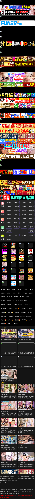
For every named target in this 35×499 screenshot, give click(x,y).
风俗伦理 (31, 235)
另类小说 (9, 239)
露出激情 (16, 227)
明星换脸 (16, 222)
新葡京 (19, 293)
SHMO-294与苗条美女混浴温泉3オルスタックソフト (25, 431)
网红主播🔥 (17, 324)
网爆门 (31, 227)
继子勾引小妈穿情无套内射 (9, 353)
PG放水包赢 (9, 297)
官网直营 (20, 289)
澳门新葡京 (21, 304)
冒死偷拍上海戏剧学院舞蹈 (26, 353)
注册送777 (9, 293)
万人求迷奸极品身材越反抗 (9, 366)
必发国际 (14, 304)
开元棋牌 (14, 289)
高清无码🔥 (3, 324)
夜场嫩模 (9, 304)
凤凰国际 (3, 297)
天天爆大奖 (23, 312)
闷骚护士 (31, 222)
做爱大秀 (17, 316)
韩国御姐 (16, 210)
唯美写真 (24, 227)
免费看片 (11, 316)
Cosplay (24, 206)
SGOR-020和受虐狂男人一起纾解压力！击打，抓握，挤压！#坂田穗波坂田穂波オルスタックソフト (26, 415)
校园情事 (16, 235)
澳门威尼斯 (29, 316)
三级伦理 (9, 206)
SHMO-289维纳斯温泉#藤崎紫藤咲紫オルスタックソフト (9, 397)
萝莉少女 (31, 202)
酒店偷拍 (3, 300)
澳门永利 (26, 289)
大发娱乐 (27, 304)
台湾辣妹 (9, 210)
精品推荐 (9, 202)
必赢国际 (31, 293)
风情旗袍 (9, 222)
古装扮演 (9, 218)
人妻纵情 (24, 235)
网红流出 (24, 214)
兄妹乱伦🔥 (17, 320)
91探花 (16, 214)
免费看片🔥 (16, 308)
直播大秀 (22, 316)
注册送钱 (3, 293)
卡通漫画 (9, 227)
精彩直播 (22, 297)
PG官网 (8, 289)
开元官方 (17, 312)
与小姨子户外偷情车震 (24, 339)
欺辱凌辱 (9, 214)
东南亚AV (31, 210)
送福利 (14, 293)
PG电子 (31, 289)
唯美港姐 (24, 210)
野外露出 (31, 214)
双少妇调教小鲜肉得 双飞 (25, 366)
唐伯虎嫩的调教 (22, 447)
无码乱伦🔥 (10, 312)
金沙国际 (30, 312)
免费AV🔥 (10, 324)
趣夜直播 (3, 304)
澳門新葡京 (3, 308)
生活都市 (9, 235)
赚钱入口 (31, 320)
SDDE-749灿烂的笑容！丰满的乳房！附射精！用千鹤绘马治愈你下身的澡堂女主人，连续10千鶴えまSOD (9, 415)
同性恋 (31, 231)
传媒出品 (9, 231)
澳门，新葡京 (4, 316)
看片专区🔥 (24, 320)
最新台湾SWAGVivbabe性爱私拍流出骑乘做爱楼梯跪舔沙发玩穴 (9, 466)
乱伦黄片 (20, 300)
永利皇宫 (10, 308)
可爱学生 (24, 218)
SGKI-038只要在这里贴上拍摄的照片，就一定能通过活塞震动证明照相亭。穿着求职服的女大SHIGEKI (9, 450)
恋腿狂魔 (31, 218)
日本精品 (16, 206)
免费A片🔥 (10, 320)
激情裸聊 (29, 308)
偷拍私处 (26, 300)
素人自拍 (31, 206)
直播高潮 (16, 297)
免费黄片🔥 (3, 312)
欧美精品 (24, 202)
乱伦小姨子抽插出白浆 (7, 380)
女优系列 (16, 218)
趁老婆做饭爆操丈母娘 (7, 339)
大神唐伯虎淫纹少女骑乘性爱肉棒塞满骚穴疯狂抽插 (26, 465)
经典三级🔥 (3, 320)
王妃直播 (14, 300)
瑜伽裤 (23, 222)
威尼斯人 (3, 289)
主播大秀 (9, 300)
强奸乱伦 (16, 202)
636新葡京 (23, 308)
